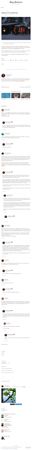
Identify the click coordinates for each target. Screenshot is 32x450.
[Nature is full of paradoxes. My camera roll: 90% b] (8, 395)
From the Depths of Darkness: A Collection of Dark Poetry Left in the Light (8, 424)
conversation (14, 69)
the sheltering (24, 69)
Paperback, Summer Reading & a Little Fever (7, 370)
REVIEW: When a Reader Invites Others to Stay (7, 372)
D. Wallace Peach (7, 133)
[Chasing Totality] (5, 95)
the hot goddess (7, 109)
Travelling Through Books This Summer (6, 368)
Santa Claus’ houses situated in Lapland (18, 54)
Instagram (2, 354)
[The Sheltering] (2, 416)
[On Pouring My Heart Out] (15, 95)
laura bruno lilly (7, 225)
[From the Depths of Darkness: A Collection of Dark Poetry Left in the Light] (2, 424)
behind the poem (9, 69)
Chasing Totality (3, 99)
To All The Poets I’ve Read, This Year (25, 87)
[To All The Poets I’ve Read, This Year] (25, 95)
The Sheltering (6, 415)
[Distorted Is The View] (2, 430)
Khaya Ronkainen (16, 2)
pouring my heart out (6, 46)
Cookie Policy (15, 448)
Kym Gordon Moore (8, 153)
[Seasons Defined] (2, 420)
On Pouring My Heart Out (5, 87)
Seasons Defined (6, 419)
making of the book (19, 69)
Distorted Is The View (7, 429)
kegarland (6, 279)
